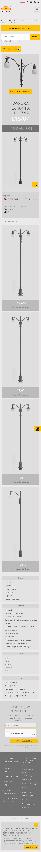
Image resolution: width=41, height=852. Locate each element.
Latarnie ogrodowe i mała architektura (19, 692)
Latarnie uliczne (11, 630)
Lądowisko (9, 585)
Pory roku (8, 668)
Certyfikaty (9, 592)
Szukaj (35, 37)
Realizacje (9, 664)
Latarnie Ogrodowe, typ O (14, 617)
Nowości (8, 610)
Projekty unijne (10, 589)
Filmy (7, 661)
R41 (7, 212)
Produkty (6, 20)
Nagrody (8, 595)
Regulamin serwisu (12, 599)
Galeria (7, 658)
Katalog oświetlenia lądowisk (15, 689)
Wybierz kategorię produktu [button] (19, 28)
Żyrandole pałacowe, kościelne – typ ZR (19, 627)
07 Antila (9, 209)
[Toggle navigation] (37, 9)
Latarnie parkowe (11, 633)
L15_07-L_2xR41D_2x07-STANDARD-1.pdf (22, 199)
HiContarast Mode (10, 49)
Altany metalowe (11, 636)
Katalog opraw (10, 685)
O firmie (8, 582)
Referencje (9, 671)
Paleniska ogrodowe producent (16, 643)
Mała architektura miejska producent (18, 640)
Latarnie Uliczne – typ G (14, 613)
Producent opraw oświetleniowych (18, 646)
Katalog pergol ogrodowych (15, 695)
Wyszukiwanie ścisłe (12, 41)
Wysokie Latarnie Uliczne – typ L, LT (20, 21)
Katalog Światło (11, 682)
